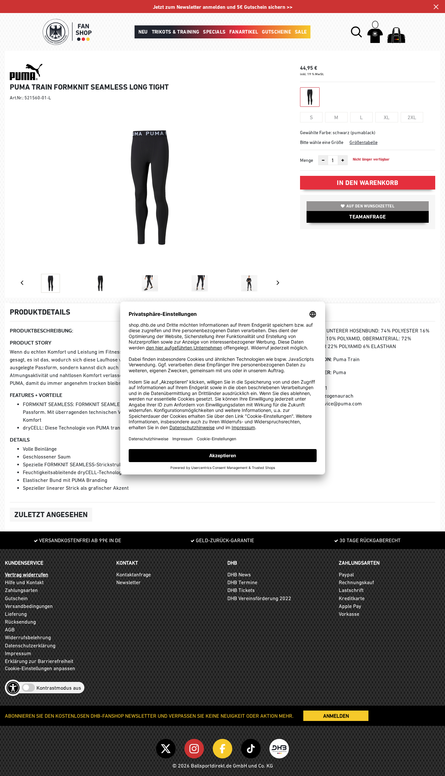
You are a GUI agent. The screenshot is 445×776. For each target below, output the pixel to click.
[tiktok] (252, 747)
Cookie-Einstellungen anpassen (40, 668)
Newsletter (128, 582)
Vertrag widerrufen (26, 574)
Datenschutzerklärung (30, 645)
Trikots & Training (175, 32)
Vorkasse (349, 614)
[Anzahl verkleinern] (323, 160)
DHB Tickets (241, 590)
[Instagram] (195, 747)
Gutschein (16, 598)
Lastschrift (351, 590)
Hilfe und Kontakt (24, 582)
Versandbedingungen (29, 606)
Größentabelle (364, 142)
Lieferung (16, 614)
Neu (143, 32)
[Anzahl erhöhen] (343, 160)
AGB (10, 629)
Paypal (346, 574)
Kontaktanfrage (133, 574)
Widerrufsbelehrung (28, 637)
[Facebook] (224, 747)
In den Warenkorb (367, 183)
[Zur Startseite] (67, 31)
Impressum (18, 653)
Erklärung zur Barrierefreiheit (39, 661)
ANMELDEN (336, 716)
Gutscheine (276, 32)
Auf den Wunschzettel (370, 206)
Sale (301, 32)
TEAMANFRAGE (367, 217)
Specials (214, 32)
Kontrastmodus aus (58, 688)
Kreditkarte (352, 598)
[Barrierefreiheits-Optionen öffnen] (13, 688)
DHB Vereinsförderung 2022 (259, 598)
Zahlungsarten (21, 590)
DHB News (239, 574)
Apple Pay (350, 606)
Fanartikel (243, 32)
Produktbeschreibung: (41, 331)
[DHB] (279, 747)
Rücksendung (20, 622)
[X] (167, 747)
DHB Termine (242, 582)
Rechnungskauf (356, 582)
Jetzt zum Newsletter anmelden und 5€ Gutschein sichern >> (223, 7)
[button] (356, 31)
